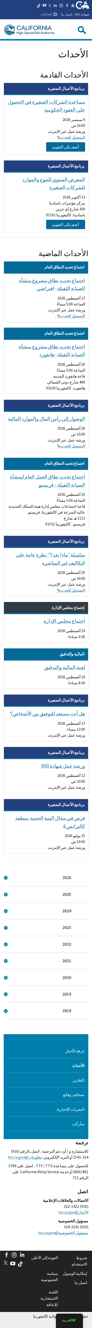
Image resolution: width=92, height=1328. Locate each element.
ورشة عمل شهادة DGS (63, 766)
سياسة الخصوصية (49, 1276)
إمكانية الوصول (75, 1273)
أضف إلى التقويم (65, 146)
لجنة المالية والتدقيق (64, 667)
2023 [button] (66, 927)
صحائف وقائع (73, 1094)
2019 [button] (66, 994)
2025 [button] (66, 894)
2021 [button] (66, 961)
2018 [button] (66, 1010)
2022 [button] (66, 944)
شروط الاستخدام (79, 1261)
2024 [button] (66, 911)
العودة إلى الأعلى (44, 1257)
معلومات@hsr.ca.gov (25, 1157)
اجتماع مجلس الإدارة (64, 621)
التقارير (78, 1080)
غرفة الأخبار (74, 1050)
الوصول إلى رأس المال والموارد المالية (46, 419)
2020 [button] (66, 977)
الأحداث (78, 1065)
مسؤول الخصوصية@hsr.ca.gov (63, 1232)
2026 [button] (66, 877)
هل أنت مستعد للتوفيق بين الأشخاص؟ (47, 713)
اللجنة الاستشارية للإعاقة (49, 1298)
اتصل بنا (66, 14)
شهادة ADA (82, 14)
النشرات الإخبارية (70, 1109)
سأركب (78, 1123)
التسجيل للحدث (70, 137)
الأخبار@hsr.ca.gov (73, 1212)
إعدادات (46, 14)
